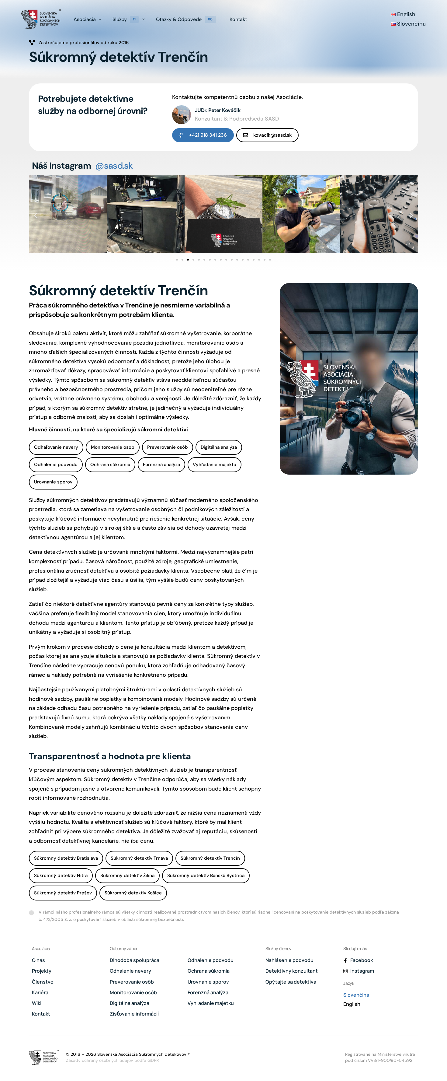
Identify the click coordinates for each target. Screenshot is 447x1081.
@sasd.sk (114, 165)
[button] (36, 215)
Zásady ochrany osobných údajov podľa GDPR (112, 1060)
